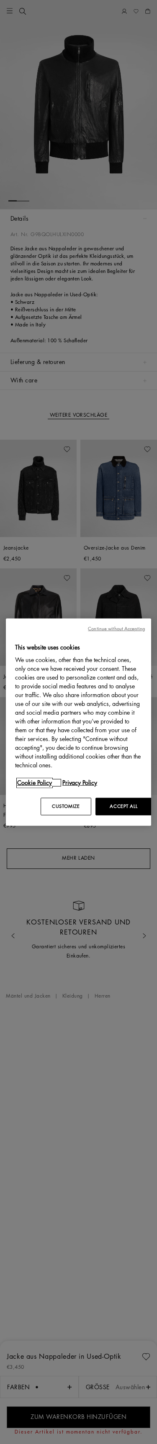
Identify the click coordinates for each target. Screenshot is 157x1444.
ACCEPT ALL (123, 806)
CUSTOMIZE (66, 806)
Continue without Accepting (116, 628)
